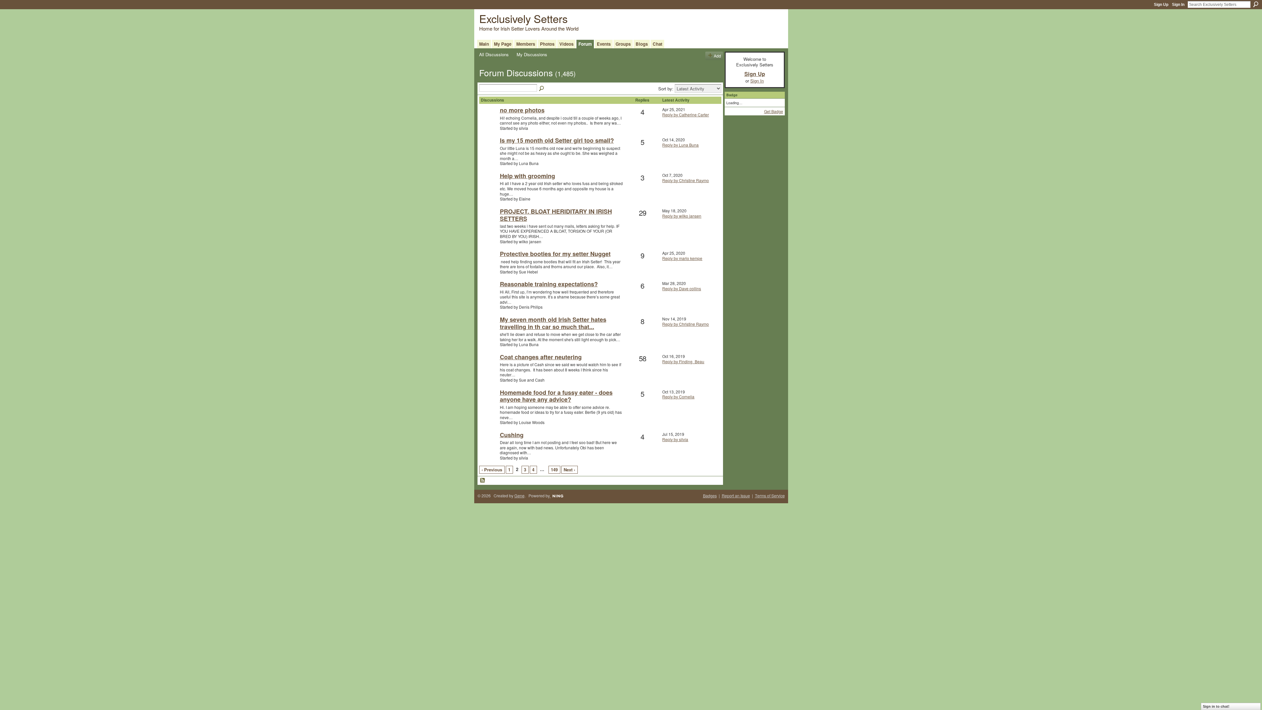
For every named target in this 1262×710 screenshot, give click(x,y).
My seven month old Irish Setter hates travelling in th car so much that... (553, 323)
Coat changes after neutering (541, 357)
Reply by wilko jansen (681, 216)
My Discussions (532, 54)
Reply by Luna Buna (680, 145)
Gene (519, 496)
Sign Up (1161, 4)
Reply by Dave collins (681, 288)
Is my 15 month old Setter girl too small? (557, 140)
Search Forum (542, 89)
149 (554, 469)
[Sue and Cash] (489, 367)
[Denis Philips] (489, 294)
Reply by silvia (675, 439)
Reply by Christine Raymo (685, 180)
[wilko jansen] (489, 222)
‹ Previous (491, 469)
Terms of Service (770, 496)
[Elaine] (489, 186)
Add (717, 56)
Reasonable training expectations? (549, 284)
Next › (569, 469)
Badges (710, 496)
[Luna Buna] (489, 151)
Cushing (512, 435)
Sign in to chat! (1216, 706)
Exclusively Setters (523, 18)
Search (1255, 4)
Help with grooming (527, 176)
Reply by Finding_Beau (683, 361)
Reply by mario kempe (682, 258)
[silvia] (489, 121)
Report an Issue (736, 496)
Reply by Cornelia (678, 396)
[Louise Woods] (489, 403)
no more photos (522, 110)
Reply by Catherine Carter (685, 114)
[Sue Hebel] (489, 264)
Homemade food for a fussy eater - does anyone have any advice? (556, 396)
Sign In (1178, 4)
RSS (483, 481)
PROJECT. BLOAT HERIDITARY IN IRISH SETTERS (556, 215)
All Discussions (494, 54)
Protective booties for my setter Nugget (555, 253)
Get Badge (773, 111)
